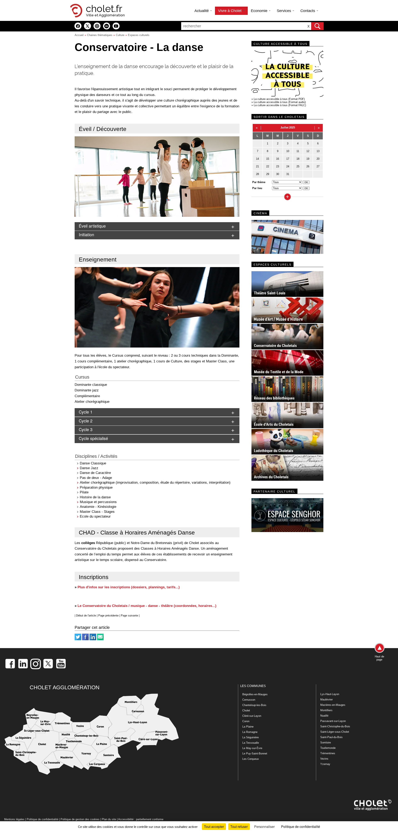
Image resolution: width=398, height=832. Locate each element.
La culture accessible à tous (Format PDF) (279, 99)
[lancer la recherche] (317, 26)
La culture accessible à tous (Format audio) (280, 102)
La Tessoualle (250, 742)
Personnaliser (264, 826)
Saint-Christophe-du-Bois (335, 726)
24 (287, 166)
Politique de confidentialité (42, 819)
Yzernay (325, 764)
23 (277, 166)
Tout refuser (239, 826)
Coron (245, 721)
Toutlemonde (328, 747)
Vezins (324, 758)
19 (307, 158)
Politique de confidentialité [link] (300, 826)
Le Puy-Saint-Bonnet (254, 753)
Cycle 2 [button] (85, 421)
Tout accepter (214, 826)
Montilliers (326, 710)
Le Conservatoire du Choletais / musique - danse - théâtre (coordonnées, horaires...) (147, 606)
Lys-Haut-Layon (329, 694)
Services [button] (284, 11)
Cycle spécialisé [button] (93, 438)
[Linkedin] (93, 639)
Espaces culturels (138, 35)
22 (267, 166)
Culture (120, 35)
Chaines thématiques (99, 35)
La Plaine (248, 726)
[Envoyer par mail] (100, 639)
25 (297, 166)
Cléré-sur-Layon (251, 715)
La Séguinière (250, 737)
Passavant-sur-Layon (333, 721)
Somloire (325, 742)
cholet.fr (104, 8)
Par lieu (257, 188)
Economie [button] (259, 11)
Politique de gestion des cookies (80, 819)
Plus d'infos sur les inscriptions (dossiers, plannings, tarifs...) (129, 587)
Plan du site (109, 819)
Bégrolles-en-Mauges (255, 694)
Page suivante (129, 615)
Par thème (258, 182)
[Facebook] (85, 639)
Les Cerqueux (250, 758)
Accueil (79, 35)
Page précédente (108, 615)
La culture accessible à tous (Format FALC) (280, 105)
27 (318, 166)
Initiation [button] (86, 234)
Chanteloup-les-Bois (254, 705)
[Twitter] (78, 639)
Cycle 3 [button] (85, 429)
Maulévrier (326, 699)
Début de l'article (86, 615)
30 (277, 174)
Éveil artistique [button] (92, 226)
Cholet (246, 710)
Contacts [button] (308, 11)
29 (267, 174)
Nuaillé (324, 715)
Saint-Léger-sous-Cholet (334, 731)
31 (287, 174)
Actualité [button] (202, 11)
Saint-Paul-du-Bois (331, 737)
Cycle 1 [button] (85, 412)
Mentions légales (14, 819)
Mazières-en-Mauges (332, 704)
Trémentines (327, 753)
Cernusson (248, 699)
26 (307, 166)
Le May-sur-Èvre (252, 748)
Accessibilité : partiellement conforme (140, 819)
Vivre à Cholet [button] (230, 11)
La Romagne (249, 732)
